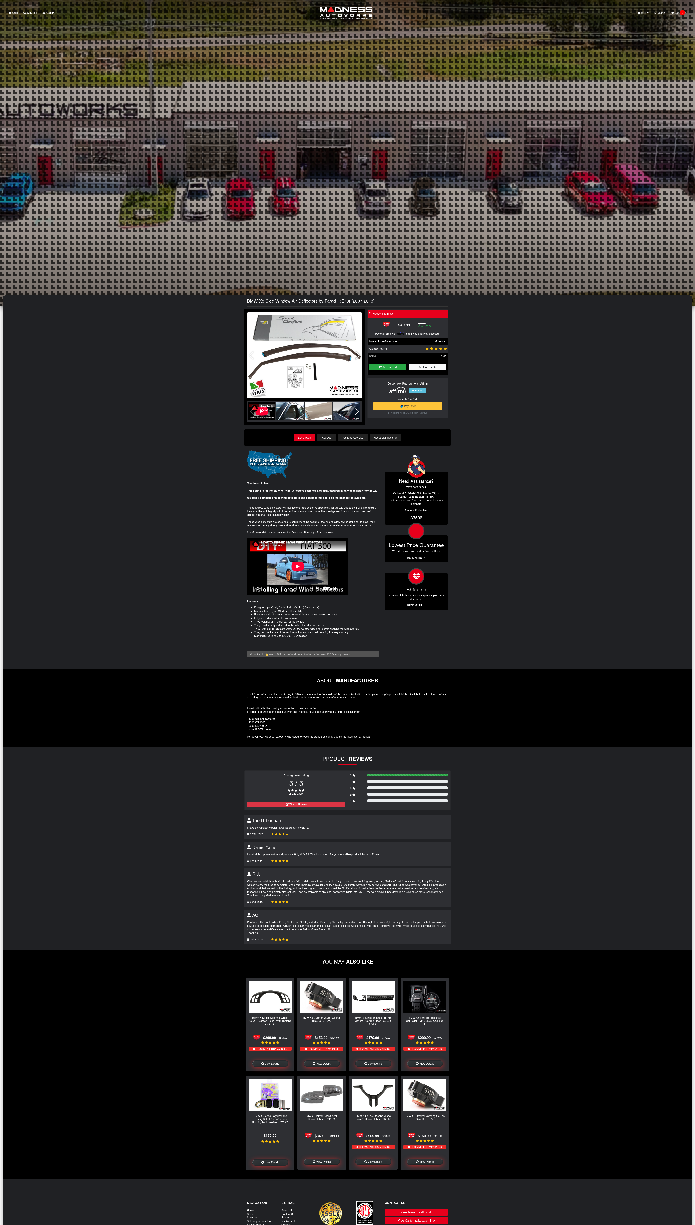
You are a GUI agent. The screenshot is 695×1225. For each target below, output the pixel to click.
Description (304, 437)
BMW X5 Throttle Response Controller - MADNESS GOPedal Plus (425, 1021)
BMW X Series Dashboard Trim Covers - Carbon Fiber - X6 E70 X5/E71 (373, 1021)
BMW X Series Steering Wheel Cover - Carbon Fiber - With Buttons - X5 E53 (270, 1021)
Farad (442, 356)
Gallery (50, 12)
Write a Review (298, 804)
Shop (14, 12)
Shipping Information (259, 1221)
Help (643, 12)
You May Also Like (352, 437)
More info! (440, 341)
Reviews (326, 437)
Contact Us (287, 1214)
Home (250, 1210)
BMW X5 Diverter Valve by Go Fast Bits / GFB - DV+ (425, 1117)
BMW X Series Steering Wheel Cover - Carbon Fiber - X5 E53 (373, 1117)
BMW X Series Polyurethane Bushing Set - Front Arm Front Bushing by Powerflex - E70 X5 (270, 1119)
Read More (415, 557)
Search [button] (661, 12)
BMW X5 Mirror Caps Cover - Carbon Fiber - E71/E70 (322, 1117)
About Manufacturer (385, 437)
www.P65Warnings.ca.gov (336, 654)
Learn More (417, 390)
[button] (357, 355)
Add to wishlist (427, 367)
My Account (288, 1221)
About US (286, 1210)
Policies (285, 1217)
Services (31, 12)
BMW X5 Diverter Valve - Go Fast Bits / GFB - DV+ (321, 1019)
